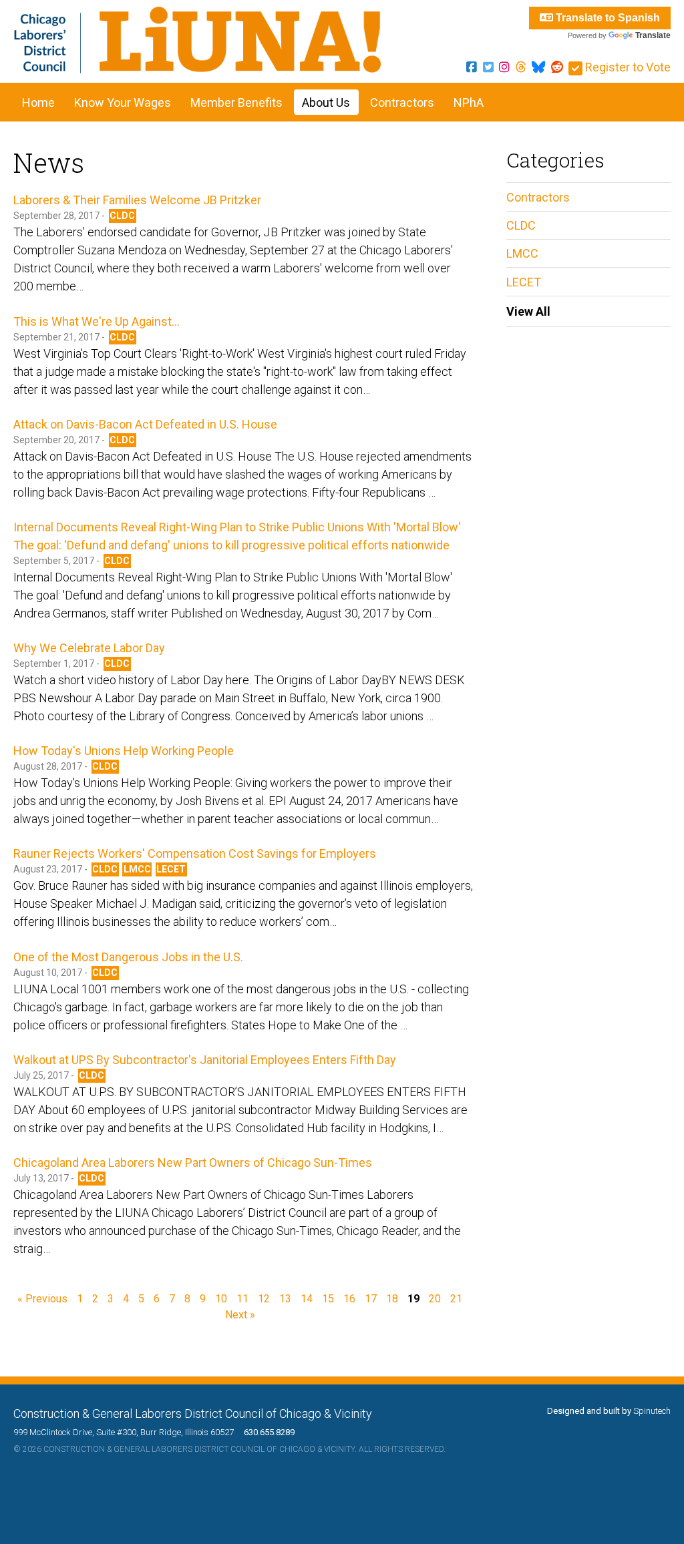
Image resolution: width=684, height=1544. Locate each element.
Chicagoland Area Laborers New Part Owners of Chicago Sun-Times (192, 1162)
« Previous (42, 1298)
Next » (240, 1314)
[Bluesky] (538, 67)
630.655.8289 (265, 1432)
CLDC (122, 215)
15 (328, 1298)
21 (456, 1298)
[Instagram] (504, 67)
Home (38, 102)
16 (349, 1298)
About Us (326, 102)
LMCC (137, 869)
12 (264, 1298)
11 (242, 1298)
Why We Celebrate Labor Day (89, 648)
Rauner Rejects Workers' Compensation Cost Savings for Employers (194, 853)
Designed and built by (609, 1411)
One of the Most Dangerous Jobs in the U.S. (128, 957)
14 (307, 1298)
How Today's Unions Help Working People (123, 751)
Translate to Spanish (606, 17)
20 (435, 1298)
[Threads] (521, 67)
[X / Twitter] (488, 67)
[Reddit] (557, 67)
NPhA (469, 102)
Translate (653, 35)
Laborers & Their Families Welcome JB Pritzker (137, 200)
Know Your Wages (122, 102)
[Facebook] (471, 67)
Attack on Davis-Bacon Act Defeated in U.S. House (145, 424)
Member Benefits (236, 102)
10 (221, 1298)
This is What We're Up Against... (96, 321)
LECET (171, 869)
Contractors (402, 102)
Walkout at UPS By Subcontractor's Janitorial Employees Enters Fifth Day (204, 1060)
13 (285, 1298)
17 (371, 1298)
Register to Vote (626, 67)
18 (392, 1298)
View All (528, 311)
